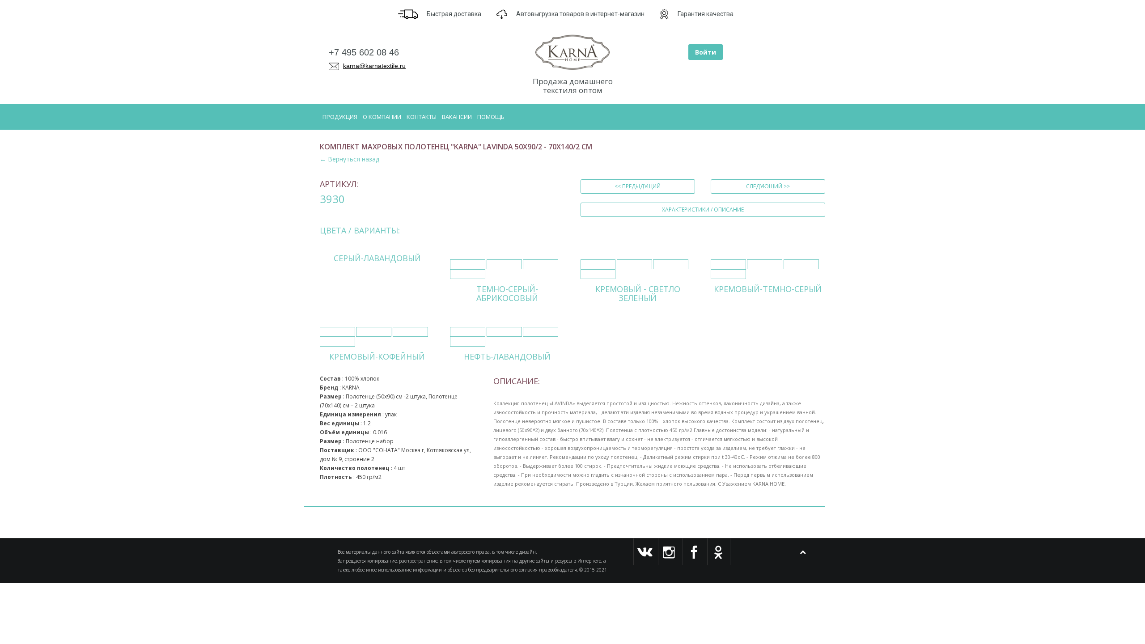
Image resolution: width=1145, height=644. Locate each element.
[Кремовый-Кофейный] (337, 332)
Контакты (422, 117)
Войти (705, 52)
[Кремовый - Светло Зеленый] (598, 264)
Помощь (491, 117)
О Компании (382, 117)
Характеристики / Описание (703, 209)
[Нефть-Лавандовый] (467, 332)
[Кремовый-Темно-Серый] (728, 264)
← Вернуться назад (349, 159)
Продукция (339, 117)
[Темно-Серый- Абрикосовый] (467, 264)
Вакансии (457, 117)
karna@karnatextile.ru (374, 65)
